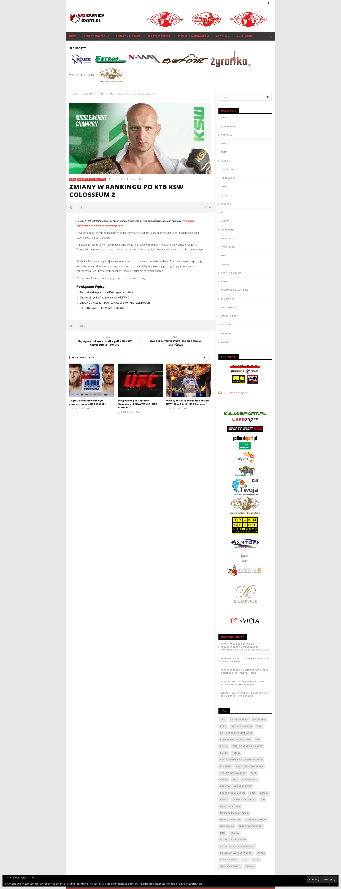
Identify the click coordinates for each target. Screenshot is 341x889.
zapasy (249, 866)
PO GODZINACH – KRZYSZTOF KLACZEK (104, 308)
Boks (224, 143)
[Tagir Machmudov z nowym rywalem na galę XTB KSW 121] (91, 380)
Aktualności (228, 126)
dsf (259, 726)
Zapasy (225, 342)
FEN (258, 740)
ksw (252, 793)
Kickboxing (227, 230)
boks (223, 726)
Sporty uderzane (128, 36)
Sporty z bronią (158, 36)
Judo (224, 195)
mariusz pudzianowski (234, 813)
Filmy (224, 152)
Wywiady (226, 333)
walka (256, 860)
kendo (224, 780)
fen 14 (224, 746)
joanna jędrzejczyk (232, 773)
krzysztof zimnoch (232, 793)
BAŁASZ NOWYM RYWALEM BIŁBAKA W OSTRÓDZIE (175, 341)
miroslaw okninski (250, 826)
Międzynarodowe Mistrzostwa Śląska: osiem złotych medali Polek (245, 671)
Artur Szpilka (239, 719)
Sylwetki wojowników (193, 36)
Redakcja (133, 179)
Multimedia (244, 36)
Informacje (228, 178)
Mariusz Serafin (230, 820)
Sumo (224, 282)
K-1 (222, 212)
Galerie (225, 161)
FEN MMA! (225, 766)
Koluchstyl (228, 238)
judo (254, 773)
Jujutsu (226, 204)
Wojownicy (228, 325)
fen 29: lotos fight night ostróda (241, 759)
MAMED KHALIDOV (230, 806)
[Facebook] (268, 3)
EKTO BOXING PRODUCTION (235, 740)
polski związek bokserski (236, 853)
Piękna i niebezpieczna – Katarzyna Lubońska (106, 292)
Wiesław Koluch (230, 866)
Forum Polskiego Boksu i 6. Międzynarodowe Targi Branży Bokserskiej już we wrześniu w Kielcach (246, 647)
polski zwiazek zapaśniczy (237, 846)
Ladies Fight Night (244, 799)
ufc (245, 860)
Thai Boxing (228, 307)
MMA (73, 179)
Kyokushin (227, 247)
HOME (73, 36)
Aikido (224, 118)
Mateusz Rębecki (256, 820)
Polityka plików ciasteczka (190, 884)
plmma (235, 833)
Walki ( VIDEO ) (229, 316)
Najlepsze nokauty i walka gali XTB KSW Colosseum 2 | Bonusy (105, 341)
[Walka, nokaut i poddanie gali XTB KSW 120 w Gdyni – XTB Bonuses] (188, 380)
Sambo (225, 264)
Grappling (227, 169)
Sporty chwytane (96, 36)
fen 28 (236, 753)
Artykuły (222, 36)
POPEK (261, 853)
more (205, 207)
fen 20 (224, 753)
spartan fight (229, 860)
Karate (225, 221)
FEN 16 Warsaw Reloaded (247, 746)
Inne (223, 187)
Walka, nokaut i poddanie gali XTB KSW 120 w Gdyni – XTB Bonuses (187, 402)
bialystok (259, 719)
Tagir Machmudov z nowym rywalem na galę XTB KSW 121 (87, 402)
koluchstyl (249, 780)
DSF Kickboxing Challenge (236, 733)
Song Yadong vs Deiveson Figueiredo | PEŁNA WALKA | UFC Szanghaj (137, 404)
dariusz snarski (241, 726)
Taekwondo (228, 299)
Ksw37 (224, 799)
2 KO (222, 719)
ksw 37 (264, 793)
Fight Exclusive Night (249, 766)
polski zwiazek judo (233, 839)
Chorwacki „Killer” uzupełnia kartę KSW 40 (104, 297)
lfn (263, 799)
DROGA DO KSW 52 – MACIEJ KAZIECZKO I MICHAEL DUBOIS (115, 302)
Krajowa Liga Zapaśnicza (235, 786)
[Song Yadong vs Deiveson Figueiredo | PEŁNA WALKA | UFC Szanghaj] (140, 380)
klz (235, 780)
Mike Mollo (227, 826)
